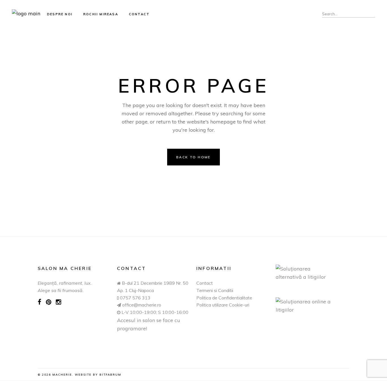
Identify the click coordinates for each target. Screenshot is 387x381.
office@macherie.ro (141, 305)
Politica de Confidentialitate (224, 298)
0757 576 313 (135, 298)
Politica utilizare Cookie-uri (222, 305)
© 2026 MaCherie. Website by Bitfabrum (79, 374)
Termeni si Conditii (214, 290)
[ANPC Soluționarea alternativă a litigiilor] (312, 273)
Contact (204, 283)
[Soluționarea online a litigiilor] (312, 305)
